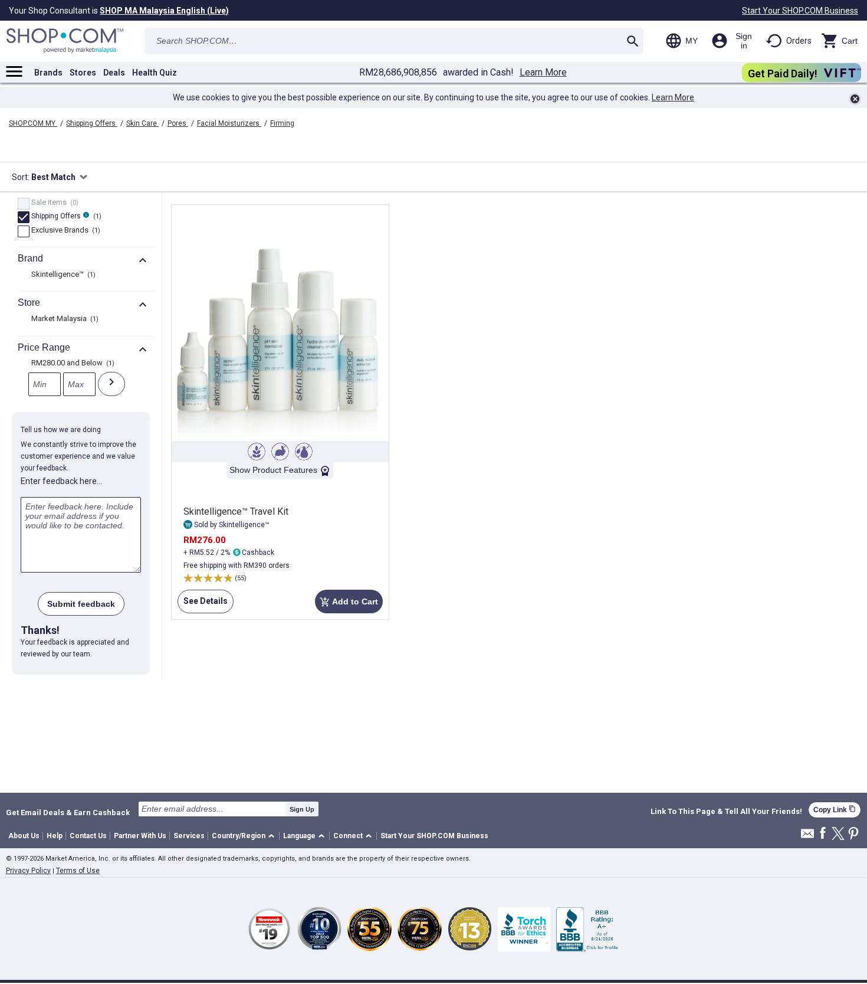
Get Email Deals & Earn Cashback (68, 812)
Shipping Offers (91, 123)
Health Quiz (154, 72)
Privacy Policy (28, 871)
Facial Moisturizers (229, 123)
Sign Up (302, 809)
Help (55, 836)
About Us (24, 836)
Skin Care (142, 123)
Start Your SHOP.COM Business (800, 10)
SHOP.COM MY (33, 123)
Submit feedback (81, 604)
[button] (245, 836)
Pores (178, 123)
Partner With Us (140, 836)
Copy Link (834, 809)
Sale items (53, 203)
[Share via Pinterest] (853, 834)
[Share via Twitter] (838, 834)
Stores (83, 72)
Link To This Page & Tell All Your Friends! (726, 812)
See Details (203, 604)
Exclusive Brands (64, 230)
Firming (282, 123)
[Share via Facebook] (822, 834)
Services (189, 836)
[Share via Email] (807, 836)
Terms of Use (78, 871)
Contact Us (88, 836)
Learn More (543, 72)
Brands (48, 72)
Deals (114, 72)
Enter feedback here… (61, 481)
